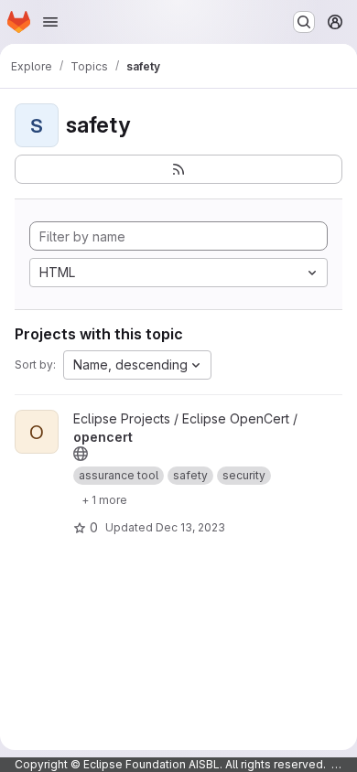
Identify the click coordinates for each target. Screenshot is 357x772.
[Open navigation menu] (50, 22)
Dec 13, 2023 (190, 527)
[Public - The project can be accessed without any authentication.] (80, 453)
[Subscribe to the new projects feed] (178, 169)
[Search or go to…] (304, 22)
